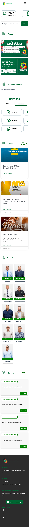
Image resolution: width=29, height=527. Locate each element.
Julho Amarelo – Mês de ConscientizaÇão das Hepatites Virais (14, 201)
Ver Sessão (24, 393)
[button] (25, 3)
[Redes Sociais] (14, 48)
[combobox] (10, 23)
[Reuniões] (14, 66)
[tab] (7, 103)
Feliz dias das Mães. (10, 235)
